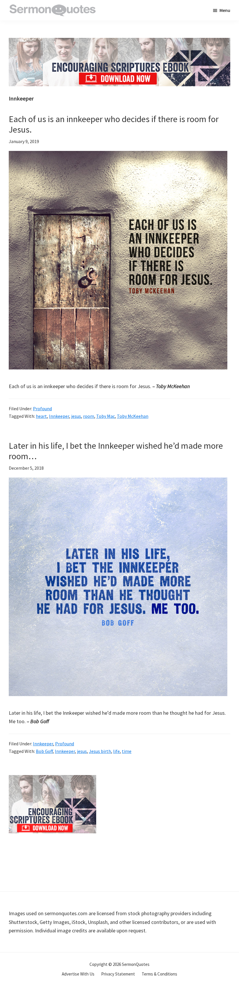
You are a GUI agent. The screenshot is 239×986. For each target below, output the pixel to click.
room (88, 416)
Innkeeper (59, 416)
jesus (76, 416)
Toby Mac (105, 416)
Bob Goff (44, 751)
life (116, 751)
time (126, 751)
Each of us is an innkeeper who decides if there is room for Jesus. (114, 124)
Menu (224, 10)
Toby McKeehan (132, 416)
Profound (42, 408)
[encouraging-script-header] (119, 42)
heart (41, 416)
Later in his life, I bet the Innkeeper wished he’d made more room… (116, 451)
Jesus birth (100, 751)
